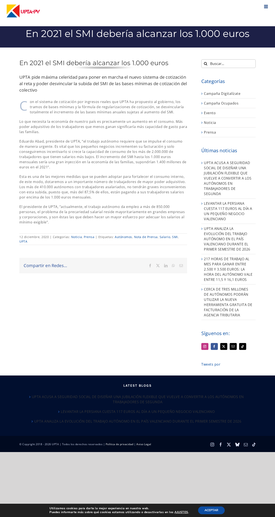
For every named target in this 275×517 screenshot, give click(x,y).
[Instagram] (204, 346)
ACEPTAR (211, 510)
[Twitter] (223, 346)
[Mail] (233, 346)
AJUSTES (181, 512)
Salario (165, 237)
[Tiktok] (242, 346)
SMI (175, 237)
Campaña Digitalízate (222, 93)
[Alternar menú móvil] (266, 6)
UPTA (23, 241)
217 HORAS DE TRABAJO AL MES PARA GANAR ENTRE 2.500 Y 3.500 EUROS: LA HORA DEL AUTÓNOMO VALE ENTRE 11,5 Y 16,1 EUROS (228, 269)
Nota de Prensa (146, 237)
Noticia (76, 237)
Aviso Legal (143, 444)
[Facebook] (214, 346)
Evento (210, 113)
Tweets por (210, 364)
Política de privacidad (119, 444)
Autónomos (123, 237)
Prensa (89, 237)
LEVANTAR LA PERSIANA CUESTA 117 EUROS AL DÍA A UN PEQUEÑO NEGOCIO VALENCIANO (138, 411)
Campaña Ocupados (221, 103)
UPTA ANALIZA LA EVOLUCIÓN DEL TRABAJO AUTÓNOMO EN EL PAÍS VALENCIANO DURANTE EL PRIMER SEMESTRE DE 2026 (227, 239)
